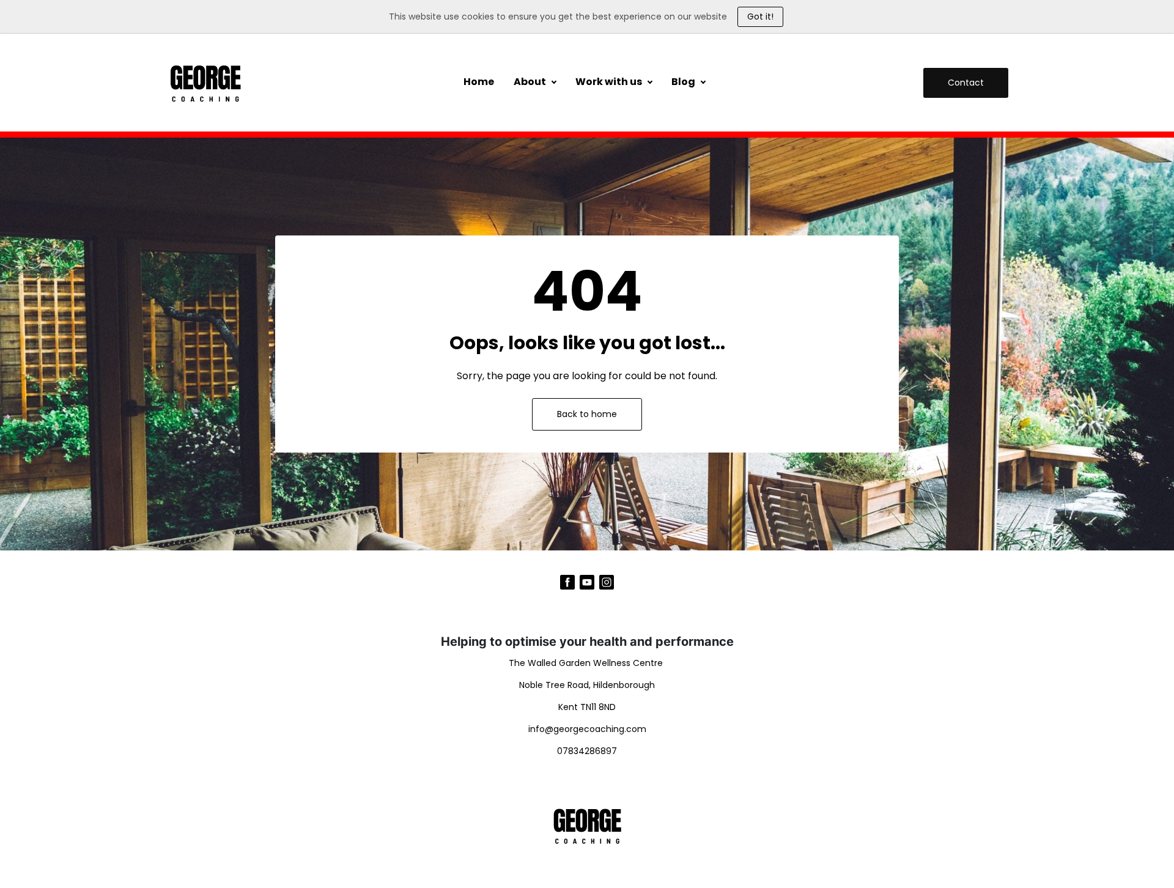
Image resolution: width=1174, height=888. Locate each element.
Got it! (760, 16)
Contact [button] (966, 82)
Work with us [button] (608, 82)
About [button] (530, 82)
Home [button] (478, 82)
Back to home (587, 414)
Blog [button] (683, 82)
